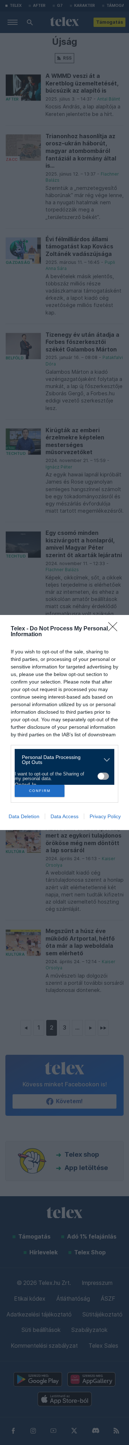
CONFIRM (40, 791)
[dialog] (64, 722)
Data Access (64, 816)
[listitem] (62, 760)
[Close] (115, 629)
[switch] (103, 776)
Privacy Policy (105, 816)
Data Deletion (24, 816)
